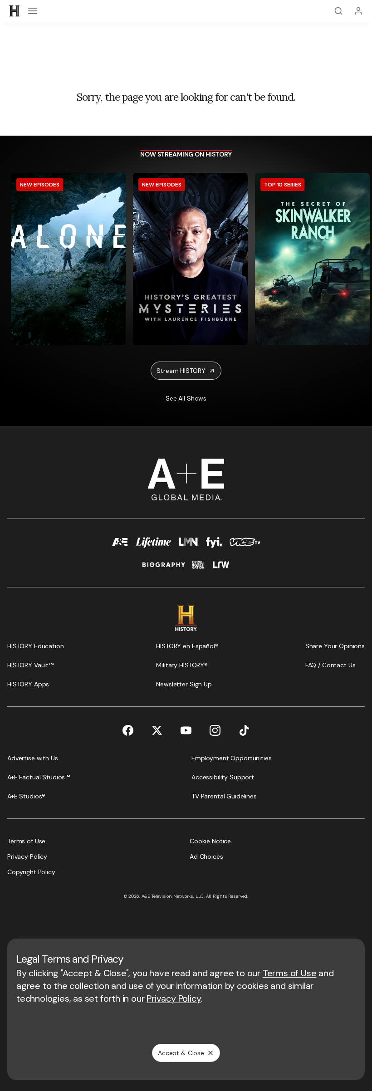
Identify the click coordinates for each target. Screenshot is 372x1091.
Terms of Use (290, 973)
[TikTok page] (244, 730)
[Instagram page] (215, 730)
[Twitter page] (157, 730)
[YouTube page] (186, 730)
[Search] (338, 10)
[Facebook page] (127, 730)
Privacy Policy (174, 998)
